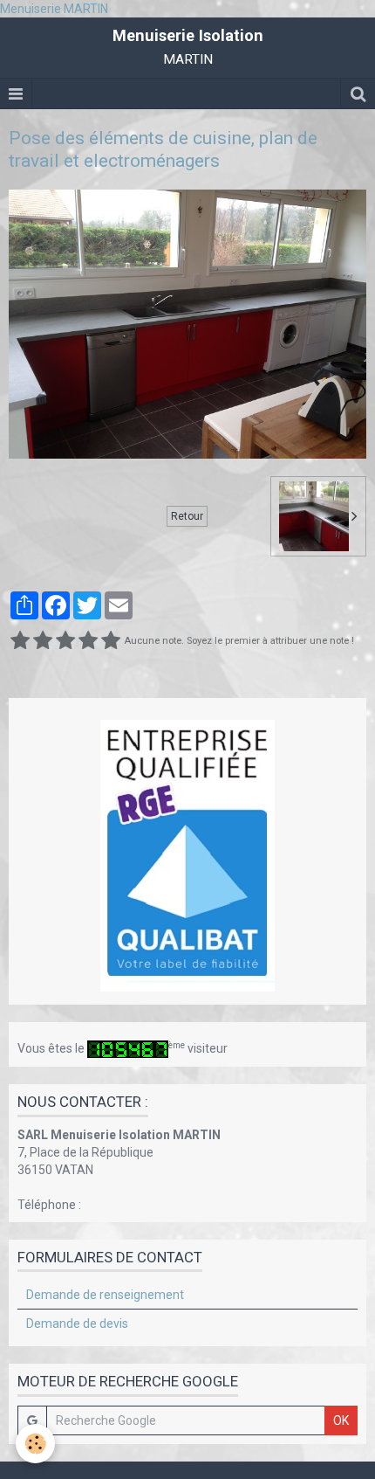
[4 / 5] (88, 641)
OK (341, 1420)
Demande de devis (77, 1323)
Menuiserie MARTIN (54, 9)
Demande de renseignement (105, 1295)
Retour (187, 516)
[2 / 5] (42, 641)
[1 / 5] (20, 641)
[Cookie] (35, 1443)
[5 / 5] (110, 641)
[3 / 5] (65, 641)
